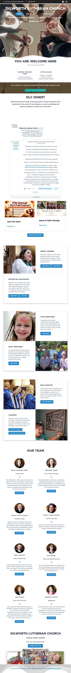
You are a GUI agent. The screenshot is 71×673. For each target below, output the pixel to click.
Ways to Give (57, 17)
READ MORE (13, 295)
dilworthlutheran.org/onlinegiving (35, 167)
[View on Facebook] (16, 145)
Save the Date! (14, 222)
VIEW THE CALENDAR (15, 429)
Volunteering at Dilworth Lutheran (21, 17)
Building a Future (35, 21)
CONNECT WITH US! (35, 645)
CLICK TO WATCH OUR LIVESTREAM (35, 90)
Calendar (42, 17)
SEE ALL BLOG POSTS (35, 235)
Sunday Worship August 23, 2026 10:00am (41, 141)
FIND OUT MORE (46, 401)
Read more (10, 226)
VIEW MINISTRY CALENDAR (17, 433)
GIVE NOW (24, 295)
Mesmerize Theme (55, 668)
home (19, 14)
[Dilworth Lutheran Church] (14, 126)
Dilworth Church (35, 8)
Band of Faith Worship (49, 221)
